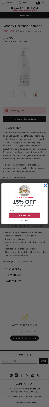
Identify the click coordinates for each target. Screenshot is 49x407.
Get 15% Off (24, 216)
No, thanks (24, 220)
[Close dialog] (45, 185)
